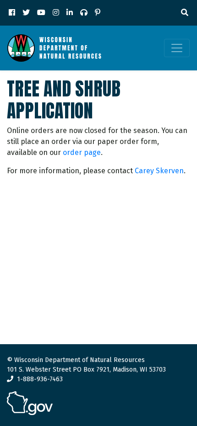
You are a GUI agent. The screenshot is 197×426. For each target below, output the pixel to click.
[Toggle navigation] (177, 48)
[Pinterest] (97, 13)
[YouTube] (41, 13)
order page (82, 152)
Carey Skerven (159, 170)
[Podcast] (83, 13)
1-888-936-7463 (40, 379)
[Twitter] (26, 13)
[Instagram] (56, 13)
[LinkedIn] (70, 13)
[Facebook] (12, 13)
